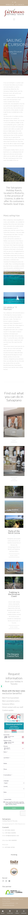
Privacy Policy (6, 899)
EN (15, 2)
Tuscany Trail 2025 (13, 494)
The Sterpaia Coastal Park (13, 655)
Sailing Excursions (12, 570)
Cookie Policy (15, 899)
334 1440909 (13, 840)
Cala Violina (12, 509)
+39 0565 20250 (10, 830)
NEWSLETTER (10, 4)
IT (12, 2)
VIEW (14, 440)
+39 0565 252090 (10, 832)
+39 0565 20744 (10, 847)
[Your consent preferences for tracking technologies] (1, 686)
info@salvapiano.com (12, 835)
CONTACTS (20, 4)
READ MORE (14, 555)
